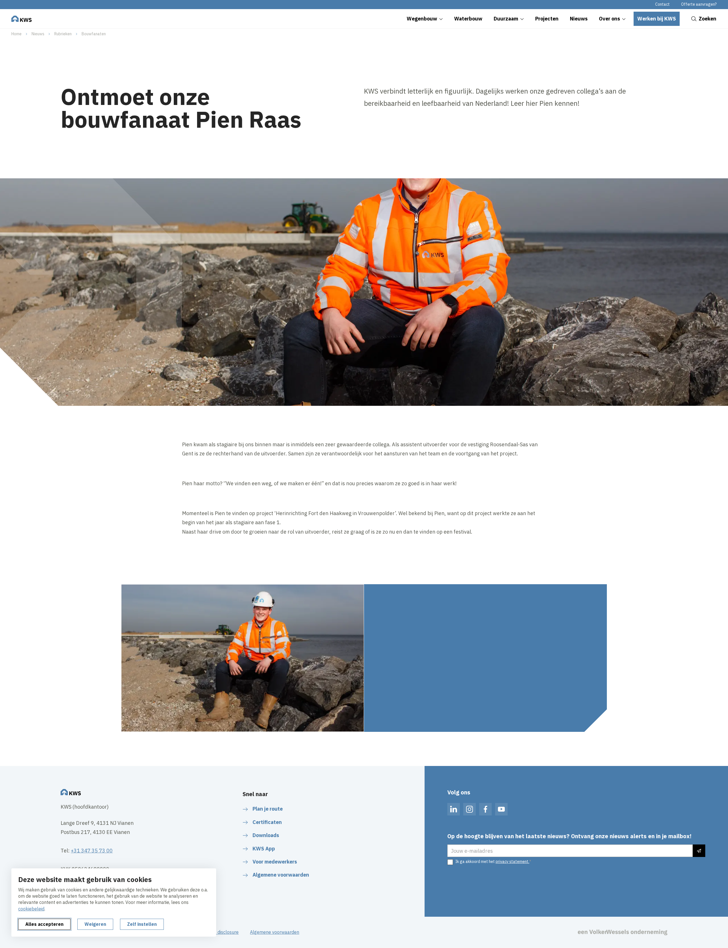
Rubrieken (63, 33)
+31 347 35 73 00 (92, 850)
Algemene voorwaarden (274, 932)
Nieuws (38, 33)
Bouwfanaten (94, 33)
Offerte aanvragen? (699, 4)
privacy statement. (512, 861)
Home (16, 33)
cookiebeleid (31, 909)
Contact (662, 4)
